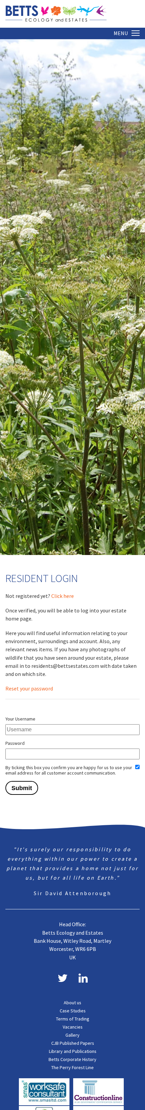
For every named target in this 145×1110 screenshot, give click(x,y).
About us (72, 1002)
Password (15, 743)
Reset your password (29, 688)
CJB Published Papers (72, 1043)
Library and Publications (72, 1051)
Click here (62, 595)
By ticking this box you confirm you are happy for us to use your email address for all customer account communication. (68, 770)
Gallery (72, 1035)
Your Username (20, 719)
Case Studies (73, 1010)
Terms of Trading (72, 1018)
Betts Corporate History (72, 1059)
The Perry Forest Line (72, 1067)
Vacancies (73, 1027)
